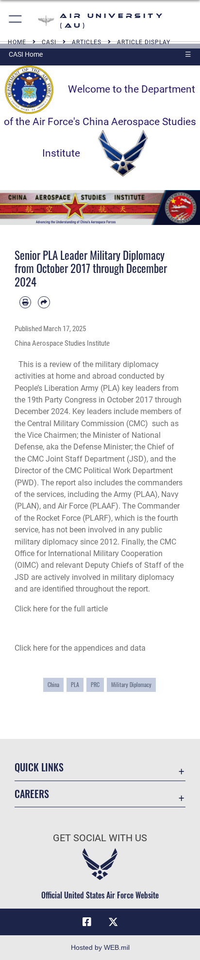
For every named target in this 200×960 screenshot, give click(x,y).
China (53, 684)
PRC (95, 684)
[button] (16, 20)
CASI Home (26, 54)
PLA (75, 684)
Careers (32, 794)
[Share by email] (44, 302)
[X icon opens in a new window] (113, 922)
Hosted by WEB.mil (100, 947)
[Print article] (25, 302)
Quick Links (39, 767)
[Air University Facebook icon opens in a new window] (87, 922)
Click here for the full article (61, 608)
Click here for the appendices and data (80, 648)
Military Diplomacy (131, 684)
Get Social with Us (100, 838)
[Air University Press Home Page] (100, 206)
